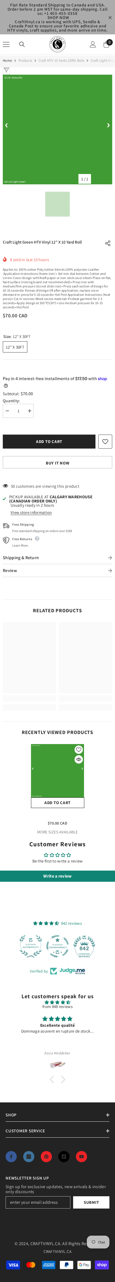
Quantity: (11, 401)
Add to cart (49, 441)
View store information (31, 512)
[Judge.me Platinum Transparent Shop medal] (57, 946)
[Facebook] (11, 1156)
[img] (57, 1002)
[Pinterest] (46, 1156)
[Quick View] (79, 759)
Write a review (57, 876)
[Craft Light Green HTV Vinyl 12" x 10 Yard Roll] (57, 770)
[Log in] (93, 44)
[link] (29, 698)
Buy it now (58, 463)
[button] (53, 1079)
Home (7, 60)
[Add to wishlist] (105, 442)
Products (25, 60)
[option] (57, 129)
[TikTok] (64, 1156)
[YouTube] (81, 1156)
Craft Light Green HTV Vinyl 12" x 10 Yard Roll (58, 815)
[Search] (22, 44)
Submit (91, 1202)
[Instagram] (28, 1156)
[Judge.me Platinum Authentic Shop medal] (31, 946)
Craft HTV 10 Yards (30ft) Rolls (61, 60)
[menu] (6, 44)
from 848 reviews (57, 1006)
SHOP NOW (58, 17)
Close (110, 17)
